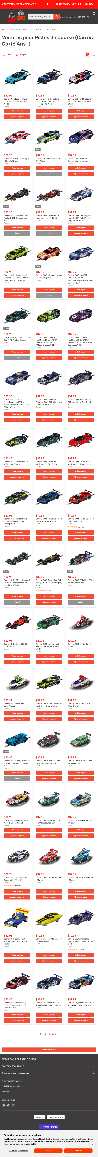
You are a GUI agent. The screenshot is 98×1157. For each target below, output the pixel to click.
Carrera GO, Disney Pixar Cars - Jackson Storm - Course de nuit (17, 763)
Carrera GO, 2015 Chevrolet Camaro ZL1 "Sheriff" (16, 878)
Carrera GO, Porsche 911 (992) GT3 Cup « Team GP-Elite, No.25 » (15, 1005)
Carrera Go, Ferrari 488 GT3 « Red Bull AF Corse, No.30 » (81, 1003)
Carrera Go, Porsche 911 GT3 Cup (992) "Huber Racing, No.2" (17, 339)
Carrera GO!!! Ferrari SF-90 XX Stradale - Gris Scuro (47, 462)
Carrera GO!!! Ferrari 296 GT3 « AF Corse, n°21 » (81, 520)
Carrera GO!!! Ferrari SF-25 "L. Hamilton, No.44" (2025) (49, 216)
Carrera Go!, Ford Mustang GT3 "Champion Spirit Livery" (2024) (80, 101)
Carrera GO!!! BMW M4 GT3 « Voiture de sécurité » (81, 581)
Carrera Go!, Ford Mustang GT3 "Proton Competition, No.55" (15, 101)
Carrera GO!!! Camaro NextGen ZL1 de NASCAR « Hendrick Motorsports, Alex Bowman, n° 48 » (80, 341)
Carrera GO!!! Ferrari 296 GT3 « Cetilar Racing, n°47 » (49, 520)
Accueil (5, 29)
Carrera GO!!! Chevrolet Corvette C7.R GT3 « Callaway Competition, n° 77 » (49, 402)
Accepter (48, 1150)
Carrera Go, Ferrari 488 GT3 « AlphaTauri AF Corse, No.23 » (49, 1003)
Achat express (17, 111)
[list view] (93, 54)
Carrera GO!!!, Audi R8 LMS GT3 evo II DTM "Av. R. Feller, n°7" (80, 402)
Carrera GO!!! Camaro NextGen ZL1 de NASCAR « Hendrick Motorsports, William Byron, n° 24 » (48, 341)
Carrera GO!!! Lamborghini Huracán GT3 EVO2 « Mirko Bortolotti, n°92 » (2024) (16, 277)
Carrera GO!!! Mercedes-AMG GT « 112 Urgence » (49, 276)
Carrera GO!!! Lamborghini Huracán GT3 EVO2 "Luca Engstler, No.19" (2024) (79, 218)
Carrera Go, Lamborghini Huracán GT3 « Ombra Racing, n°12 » (81, 941)
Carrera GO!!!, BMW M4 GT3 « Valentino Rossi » (16, 462)
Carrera (6, 106)
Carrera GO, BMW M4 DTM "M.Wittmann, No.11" (48, 821)
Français (38, 1117)
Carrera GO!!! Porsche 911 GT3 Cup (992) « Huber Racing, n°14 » (15, 521)
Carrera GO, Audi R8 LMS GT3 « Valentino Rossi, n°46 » (49, 704)
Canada (55, 1117)
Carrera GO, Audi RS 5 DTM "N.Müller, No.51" (80, 762)
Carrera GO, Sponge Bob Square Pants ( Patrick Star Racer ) (15, 941)
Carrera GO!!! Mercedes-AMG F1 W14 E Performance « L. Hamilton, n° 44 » (17, 582)
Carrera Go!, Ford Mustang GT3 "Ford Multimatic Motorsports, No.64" (47, 101)
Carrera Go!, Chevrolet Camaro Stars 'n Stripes (78, 159)
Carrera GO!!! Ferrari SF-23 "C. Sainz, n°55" (15, 645)
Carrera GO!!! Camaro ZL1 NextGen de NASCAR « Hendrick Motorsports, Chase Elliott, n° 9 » (17, 403)
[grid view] (87, 54)
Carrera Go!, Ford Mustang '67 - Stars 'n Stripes (17, 159)
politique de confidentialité (24, 1144)
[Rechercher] (56, 17)
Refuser (78, 1150)
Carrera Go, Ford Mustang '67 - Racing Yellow (49, 940)
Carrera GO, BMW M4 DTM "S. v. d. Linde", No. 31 (16, 821)
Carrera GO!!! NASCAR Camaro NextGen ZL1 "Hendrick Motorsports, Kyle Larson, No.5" (80, 279)
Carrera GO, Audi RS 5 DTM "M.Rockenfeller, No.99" (48, 762)
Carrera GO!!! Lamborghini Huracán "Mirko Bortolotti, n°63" (47, 646)
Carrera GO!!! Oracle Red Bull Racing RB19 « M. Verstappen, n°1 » (49, 582)
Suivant (52, 1034)
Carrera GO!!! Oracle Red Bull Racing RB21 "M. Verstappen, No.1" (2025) (16, 218)
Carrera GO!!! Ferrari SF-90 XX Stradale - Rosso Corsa (79, 462)
